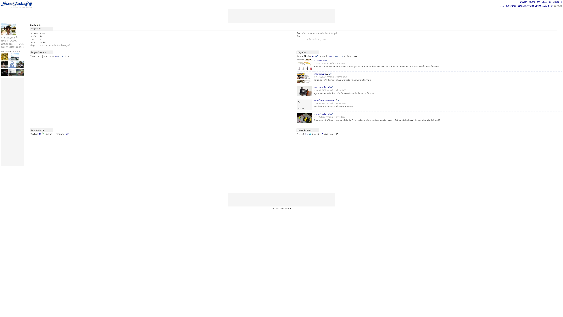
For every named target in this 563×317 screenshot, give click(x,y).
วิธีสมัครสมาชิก (524, 6)
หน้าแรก (523, 2)
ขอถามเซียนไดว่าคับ (322, 87)
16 (53, 134)
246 (330, 56)
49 (56, 56)
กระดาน (532, 2)
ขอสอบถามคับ (320, 61)
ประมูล (544, 2)
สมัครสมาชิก (511, 6)
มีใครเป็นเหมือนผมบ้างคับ (324, 101)
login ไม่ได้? (547, 6)
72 (40, 134)
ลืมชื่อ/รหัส (536, 6)
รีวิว (538, 2)
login (502, 6)
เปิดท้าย (558, 2)
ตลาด (551, 2)
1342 (67, 134)
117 (321, 134)
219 (306, 134)
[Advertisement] (281, 15)
